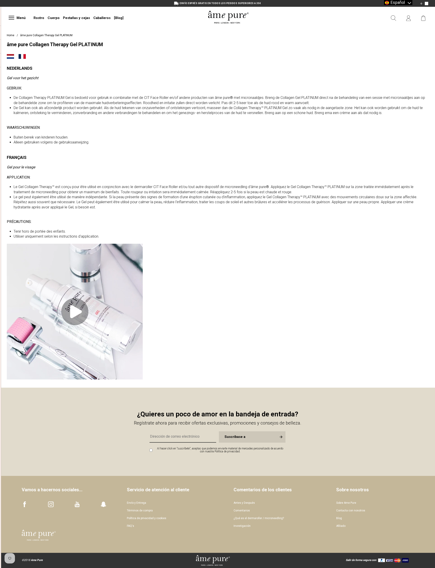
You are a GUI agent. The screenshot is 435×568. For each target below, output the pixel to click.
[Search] (393, 18)
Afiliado (341, 525)
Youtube (77, 504)
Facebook (24, 504)
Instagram (51, 504)
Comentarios (242, 510)
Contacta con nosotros (350, 510)
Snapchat (103, 504)
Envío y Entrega (136, 502)
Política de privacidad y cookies (146, 518)
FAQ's (130, 525)
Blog (339, 518)
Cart (423, 18)
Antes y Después (244, 502)
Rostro (39, 18)
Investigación (242, 525)
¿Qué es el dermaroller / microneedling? (259, 518)
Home (10, 35)
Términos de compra (140, 510)
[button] (398, 2)
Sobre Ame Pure (346, 502)
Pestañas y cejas (76, 18)
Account (408, 18)
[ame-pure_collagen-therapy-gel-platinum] (75, 378)
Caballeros (102, 18)
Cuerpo (54, 18)
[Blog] (118, 18)
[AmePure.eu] (228, 29)
